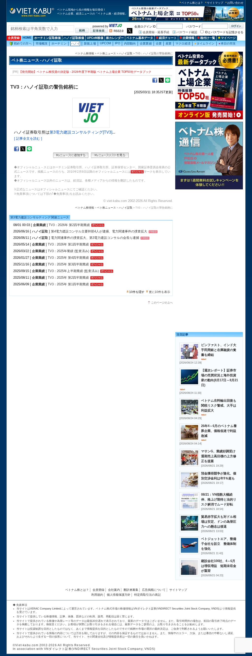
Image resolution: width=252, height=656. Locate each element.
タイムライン (204, 43)
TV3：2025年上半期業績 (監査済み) (73, 271)
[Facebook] (154, 79)
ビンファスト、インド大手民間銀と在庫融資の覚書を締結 (218, 350)
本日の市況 (227, 43)
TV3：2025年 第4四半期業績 (68, 257)
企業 (159, 43)
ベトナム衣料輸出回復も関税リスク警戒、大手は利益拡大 (218, 405)
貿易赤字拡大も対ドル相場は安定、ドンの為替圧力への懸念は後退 (218, 521)
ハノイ (75, 43)
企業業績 (146, 43)
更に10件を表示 (159, 292)
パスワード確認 (186, 32)
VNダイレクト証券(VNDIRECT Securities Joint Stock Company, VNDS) (177, 608)
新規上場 (90, 43)
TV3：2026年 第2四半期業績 (69, 225)
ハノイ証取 (125, 53)
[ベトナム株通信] (209, 188)
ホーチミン (58, 43)
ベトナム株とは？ (192, 2)
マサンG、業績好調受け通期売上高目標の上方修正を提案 (218, 456)
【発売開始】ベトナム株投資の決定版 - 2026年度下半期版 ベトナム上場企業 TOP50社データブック (85, 72)
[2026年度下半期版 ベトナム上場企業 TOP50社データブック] (186, 20)
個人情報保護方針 (118, 594)
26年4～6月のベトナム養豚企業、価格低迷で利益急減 (219, 431)
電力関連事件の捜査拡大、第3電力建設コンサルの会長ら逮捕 (95, 238)
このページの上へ (162, 302)
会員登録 (14, 38)
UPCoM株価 (95, 38)
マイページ (228, 38)
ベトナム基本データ (139, 38)
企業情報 (188, 38)
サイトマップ (215, 2)
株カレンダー (115, 38)
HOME (27, 37)
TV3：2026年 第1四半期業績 (68, 244)
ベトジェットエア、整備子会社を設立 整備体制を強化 (218, 543)
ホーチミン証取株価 (47, 38)
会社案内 (114, 590)
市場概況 (41, 43)
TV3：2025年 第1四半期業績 (68, 284)
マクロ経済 (182, 43)
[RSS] (116, 31)
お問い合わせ (235, 2)
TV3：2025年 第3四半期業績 (68, 264)
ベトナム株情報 (84, 53)
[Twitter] (161, 79)
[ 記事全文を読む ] (28, 138)
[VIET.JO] (115, 26)
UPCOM (105, 43)
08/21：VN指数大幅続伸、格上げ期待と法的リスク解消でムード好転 (218, 499)
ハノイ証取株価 (73, 38)
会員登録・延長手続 (156, 32)
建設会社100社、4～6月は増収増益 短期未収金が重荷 (218, 566)
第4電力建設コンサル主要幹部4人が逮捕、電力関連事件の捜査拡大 (99, 231)
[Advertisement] (209, 225)
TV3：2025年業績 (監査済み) (68, 251)
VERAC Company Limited (45, 608)
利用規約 (97, 594)
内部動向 (130, 43)
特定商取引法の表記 (147, 594)
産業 (169, 43)
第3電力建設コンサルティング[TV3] (80, 132)
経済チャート (168, 38)
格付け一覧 (207, 38)
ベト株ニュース (106, 53)
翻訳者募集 (131, 590)
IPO (117, 43)
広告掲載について (154, 590)
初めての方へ (23, 43)
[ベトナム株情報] (32, 16)
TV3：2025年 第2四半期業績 (68, 277)
